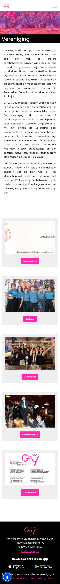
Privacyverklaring (18, 578)
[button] (7, 577)
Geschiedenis (30, 261)
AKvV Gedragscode (41, 578)
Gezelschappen (30, 434)
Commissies (30, 376)
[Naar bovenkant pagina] (53, 577)
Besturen (30, 319)
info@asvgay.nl (30, 551)
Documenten (30, 492)
